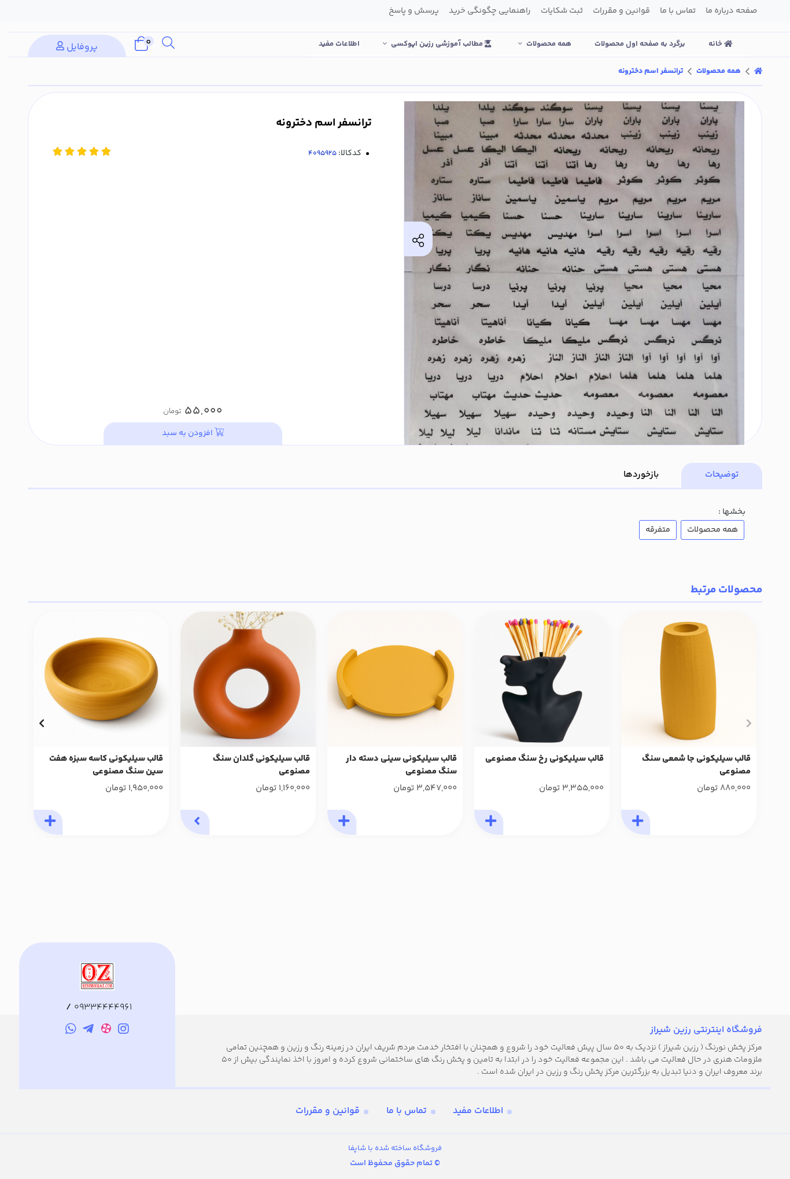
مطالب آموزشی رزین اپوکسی (438, 44)
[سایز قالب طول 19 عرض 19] (101, 679)
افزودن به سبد (188, 433)
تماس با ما (406, 1111)
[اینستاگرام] (124, 1030)
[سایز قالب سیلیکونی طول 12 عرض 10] (542, 679)
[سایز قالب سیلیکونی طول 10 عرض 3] (248, 679)
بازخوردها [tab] (641, 474)
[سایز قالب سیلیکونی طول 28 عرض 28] (395, 679)
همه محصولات (548, 44)
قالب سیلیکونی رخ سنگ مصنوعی (544, 759)
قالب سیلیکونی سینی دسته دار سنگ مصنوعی (401, 766)
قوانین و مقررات (328, 1111)
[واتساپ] (71, 1030)
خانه (716, 44)
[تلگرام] (88, 1030)
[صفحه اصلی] (758, 71)
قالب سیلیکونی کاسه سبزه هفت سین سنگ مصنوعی (106, 766)
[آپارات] (106, 1030)
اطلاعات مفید (339, 44)
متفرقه (657, 530)
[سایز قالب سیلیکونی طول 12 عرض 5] (688, 679)
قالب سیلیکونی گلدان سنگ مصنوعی (261, 766)
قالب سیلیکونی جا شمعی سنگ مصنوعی (696, 766)
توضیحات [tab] (722, 474)
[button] (748, 723)
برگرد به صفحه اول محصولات (640, 44)
